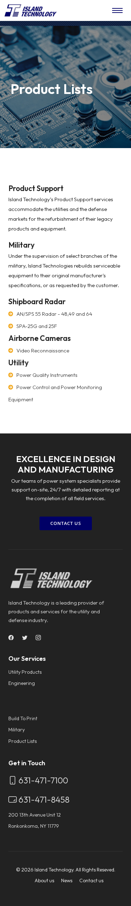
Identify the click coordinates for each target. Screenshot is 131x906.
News (66, 880)
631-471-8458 (43, 799)
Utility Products (25, 672)
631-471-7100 (42, 780)
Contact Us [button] (65, 523)
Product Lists (22, 741)
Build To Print (22, 718)
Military (16, 729)
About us (44, 880)
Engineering (21, 683)
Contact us (91, 880)
